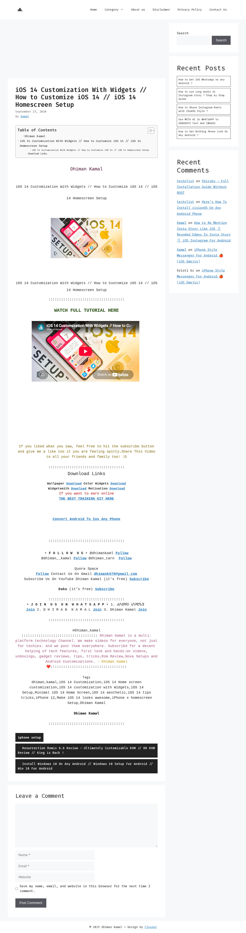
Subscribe (139, 579)
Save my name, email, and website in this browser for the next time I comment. (85, 888)
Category (112, 10)
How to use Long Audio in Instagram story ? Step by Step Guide (202, 95)
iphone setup (29, 737)
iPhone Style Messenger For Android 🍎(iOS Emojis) (200, 255)
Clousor (151, 927)
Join (142, 610)
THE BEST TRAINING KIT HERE (86, 499)
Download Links (37, 153)
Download (74, 483)
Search (182, 33)
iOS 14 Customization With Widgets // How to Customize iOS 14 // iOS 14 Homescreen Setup (80, 143)
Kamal (181, 223)
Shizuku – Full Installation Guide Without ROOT (203, 187)
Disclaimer (161, 10)
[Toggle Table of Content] (149, 130)
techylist (185, 181)
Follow (125, 558)
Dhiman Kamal (35, 136)
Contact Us (218, 10)
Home (93, 10)
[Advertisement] (86, 50)
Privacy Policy (190, 10)
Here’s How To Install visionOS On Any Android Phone (202, 208)
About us (138, 10)
